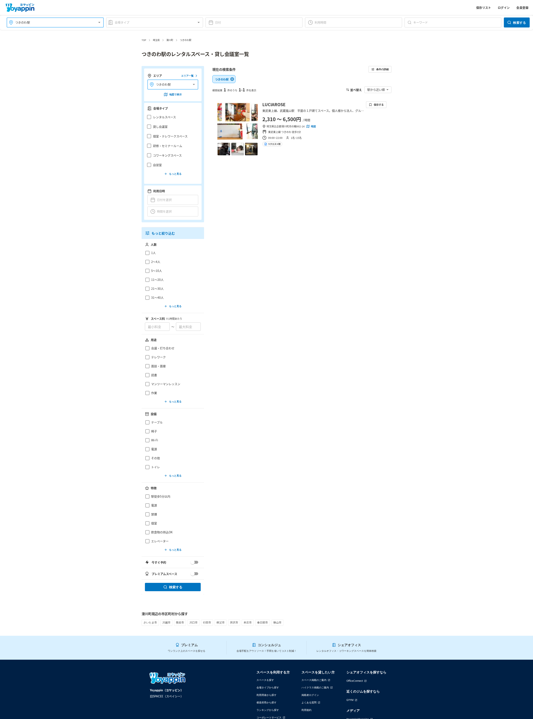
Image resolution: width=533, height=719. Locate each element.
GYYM (350, 700)
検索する (519, 22)
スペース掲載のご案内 (313, 680)
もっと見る (175, 173)
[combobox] (52, 22)
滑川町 (169, 40)
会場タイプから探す (268, 687)
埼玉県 (156, 40)
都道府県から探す (266, 702)
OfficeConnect (354, 681)
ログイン (504, 7)
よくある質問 (308, 702)
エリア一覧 (187, 75)
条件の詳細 (382, 69)
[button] (171, 117)
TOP (144, 40)
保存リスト (483, 7)
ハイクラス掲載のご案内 (315, 687)
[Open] (99, 22)
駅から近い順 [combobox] (376, 89)
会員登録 (522, 7)
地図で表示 (175, 94)
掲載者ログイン (310, 695)
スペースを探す (265, 680)
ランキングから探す (268, 710)
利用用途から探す (266, 695)
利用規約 (306, 710)
